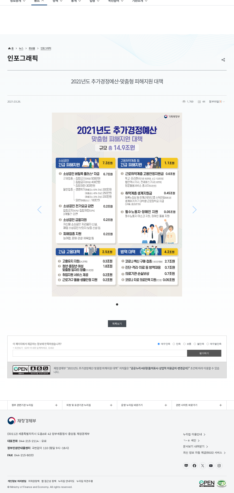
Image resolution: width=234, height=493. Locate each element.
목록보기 (117, 323)
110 (45, 448)
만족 (178, 344)
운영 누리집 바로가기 (132, 405)
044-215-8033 (24, 455)
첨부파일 (214, 101)
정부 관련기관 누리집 (22, 405)
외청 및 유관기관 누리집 (78, 405)
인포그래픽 (46, 48)
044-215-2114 (29, 441)
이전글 (39, 209)
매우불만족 (215, 344)
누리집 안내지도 (66, 481)
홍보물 (32, 48)
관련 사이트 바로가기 (186, 405)
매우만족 (165, 344)
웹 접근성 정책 (48, 481)
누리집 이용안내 (192, 434)
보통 (189, 344)
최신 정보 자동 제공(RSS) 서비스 (202, 452)
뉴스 (21, 48)
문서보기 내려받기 (194, 446)
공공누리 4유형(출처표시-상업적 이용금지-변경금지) (31, 370)
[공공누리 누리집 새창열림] (206, 484)
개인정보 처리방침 (17, 481)
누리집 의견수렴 (85, 481)
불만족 (200, 344)
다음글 (194, 209)
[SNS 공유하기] (223, 59)
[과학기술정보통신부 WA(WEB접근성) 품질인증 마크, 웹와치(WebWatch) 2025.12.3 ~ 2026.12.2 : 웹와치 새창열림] (222, 484)
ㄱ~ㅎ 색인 (189, 440)
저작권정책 (33, 481)
